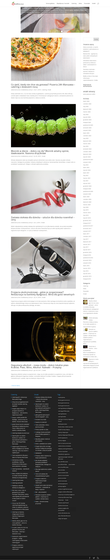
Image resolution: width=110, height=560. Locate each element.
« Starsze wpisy (15, 385)
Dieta (80, 3)
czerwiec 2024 (87, 151)
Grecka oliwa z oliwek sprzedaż (65, 427)
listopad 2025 (87, 122)
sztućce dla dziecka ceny (64, 513)
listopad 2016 (87, 255)
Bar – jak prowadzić (41, 492)
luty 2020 (85, 207)
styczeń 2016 (87, 273)
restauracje (61, 500)
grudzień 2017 (87, 220)
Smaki (94, 3)
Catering (74, 3)
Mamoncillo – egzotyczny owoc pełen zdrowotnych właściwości (90, 56)
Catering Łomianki (17, 483)
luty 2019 (85, 210)
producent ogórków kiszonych (65, 489)
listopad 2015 (87, 279)
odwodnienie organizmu (64, 454)
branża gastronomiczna (63, 405)
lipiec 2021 (86, 173)
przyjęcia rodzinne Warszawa (65, 492)
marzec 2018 (86, 212)
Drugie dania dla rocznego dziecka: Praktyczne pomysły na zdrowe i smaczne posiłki (43, 448)
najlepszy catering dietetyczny (65, 448)
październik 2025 (88, 125)
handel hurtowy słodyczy (64, 429)
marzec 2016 (86, 268)
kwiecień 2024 (87, 154)
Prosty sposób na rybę (41, 429)
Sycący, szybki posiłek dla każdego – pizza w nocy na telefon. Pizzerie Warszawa (20, 419)
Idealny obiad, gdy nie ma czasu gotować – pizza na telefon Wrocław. (19, 523)
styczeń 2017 (87, 250)
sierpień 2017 (87, 231)
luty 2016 (85, 271)
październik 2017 (88, 226)
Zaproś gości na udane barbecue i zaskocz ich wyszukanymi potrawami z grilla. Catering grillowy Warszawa (19, 440)
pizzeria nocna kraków (63, 475)
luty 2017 (85, 247)
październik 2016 (88, 258)
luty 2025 (85, 146)
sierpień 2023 (87, 162)
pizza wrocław (61, 470)
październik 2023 (88, 159)
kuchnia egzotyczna (62, 437)
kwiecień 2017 (87, 242)
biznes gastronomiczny (63, 403)
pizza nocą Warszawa (63, 467)
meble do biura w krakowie (64, 446)
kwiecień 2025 (87, 141)
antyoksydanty (61, 397)
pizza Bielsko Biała (62, 464)
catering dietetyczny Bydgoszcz (65, 408)
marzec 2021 (86, 178)
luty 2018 (85, 215)
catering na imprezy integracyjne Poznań (66, 420)
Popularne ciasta (93, 359)
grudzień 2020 (87, 186)
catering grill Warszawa (63, 411)
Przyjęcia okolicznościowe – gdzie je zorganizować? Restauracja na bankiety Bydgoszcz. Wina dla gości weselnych (43, 293)
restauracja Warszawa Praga (65, 497)
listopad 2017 (87, 223)
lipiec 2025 (86, 133)
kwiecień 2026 (87, 109)
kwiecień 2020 (87, 202)
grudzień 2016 (87, 252)
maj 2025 (85, 138)
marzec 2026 (86, 112)
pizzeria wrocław (62, 478)
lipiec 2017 (86, 234)
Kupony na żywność (41, 422)
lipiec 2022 (86, 167)
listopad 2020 (87, 189)
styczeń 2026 (87, 117)
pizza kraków (72, 464)
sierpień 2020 (87, 194)
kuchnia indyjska (62, 440)
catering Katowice (62, 414)
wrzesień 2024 (87, 149)
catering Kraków (62, 416)
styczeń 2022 (87, 170)
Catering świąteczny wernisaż (20, 433)
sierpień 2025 (87, 130)
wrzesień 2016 (87, 260)
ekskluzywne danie (62, 424)
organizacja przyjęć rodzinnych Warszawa (65, 458)
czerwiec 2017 (87, 236)
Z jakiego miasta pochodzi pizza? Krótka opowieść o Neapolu (42, 434)
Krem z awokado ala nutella (43, 443)
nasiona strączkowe (63, 451)
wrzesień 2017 (87, 228)
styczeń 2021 (87, 183)
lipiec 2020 (86, 196)
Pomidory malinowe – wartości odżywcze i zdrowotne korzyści (89, 71)
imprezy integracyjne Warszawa (65, 435)
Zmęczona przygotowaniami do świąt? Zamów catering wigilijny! (20, 404)
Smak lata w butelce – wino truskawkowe (90, 348)
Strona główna (50, 3)
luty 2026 (85, 114)
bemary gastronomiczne (64, 400)
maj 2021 (85, 175)
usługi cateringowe (62, 518)
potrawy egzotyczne (63, 483)
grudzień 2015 (87, 276)
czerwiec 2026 (87, 104)
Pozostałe (87, 3)
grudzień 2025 (87, 120)
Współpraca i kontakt (63, 3)
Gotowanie (38, 453)
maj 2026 (85, 106)
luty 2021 (85, 181)
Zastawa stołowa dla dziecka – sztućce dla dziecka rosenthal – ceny (43, 218)
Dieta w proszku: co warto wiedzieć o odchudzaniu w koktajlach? (90, 49)
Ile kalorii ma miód (40, 419)
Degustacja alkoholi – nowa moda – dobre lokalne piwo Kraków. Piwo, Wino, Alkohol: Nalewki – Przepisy (39, 366)
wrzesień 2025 (87, 128)
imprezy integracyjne (63, 432)
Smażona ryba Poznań (63, 503)
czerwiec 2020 (87, 199)
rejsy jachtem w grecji (89, 326)
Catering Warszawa (17, 480)
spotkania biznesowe (63, 505)
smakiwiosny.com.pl (26, 90)
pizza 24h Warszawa (63, 461)
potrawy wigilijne (62, 486)
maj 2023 (85, 165)
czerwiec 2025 (87, 135)
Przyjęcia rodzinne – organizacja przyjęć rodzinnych (18, 547)
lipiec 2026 (86, 101)
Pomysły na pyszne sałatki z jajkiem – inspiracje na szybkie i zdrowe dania (43, 497)
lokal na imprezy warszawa (64, 443)
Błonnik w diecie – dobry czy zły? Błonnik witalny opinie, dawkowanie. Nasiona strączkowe (40, 152)
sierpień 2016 (87, 263)
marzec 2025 (86, 143)
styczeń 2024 (87, 157)
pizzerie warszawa (62, 481)
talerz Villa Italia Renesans (64, 516)
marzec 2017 (86, 244)
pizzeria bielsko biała (63, 472)
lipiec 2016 (86, 265)
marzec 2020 (86, 204)
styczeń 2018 (87, 218)
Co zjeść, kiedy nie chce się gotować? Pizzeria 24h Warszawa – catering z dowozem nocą (43, 85)
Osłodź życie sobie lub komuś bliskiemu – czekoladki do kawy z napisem (43, 487)
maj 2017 (85, 239)
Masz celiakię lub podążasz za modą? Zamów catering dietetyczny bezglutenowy (20, 475)
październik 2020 (88, 191)
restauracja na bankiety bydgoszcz (66, 494)
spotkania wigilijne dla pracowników (63, 509)
